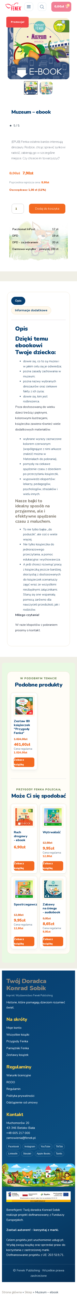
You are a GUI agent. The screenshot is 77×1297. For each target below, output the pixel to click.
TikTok (59, 1146)
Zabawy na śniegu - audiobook (51, 908)
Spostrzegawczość (28, 904)
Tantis (59, 1153)
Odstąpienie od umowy (22, 1102)
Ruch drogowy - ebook (20, 836)
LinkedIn (13, 1153)
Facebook (13, 1146)
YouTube (45, 1146)
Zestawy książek (17, 1055)
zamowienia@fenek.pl (21, 1138)
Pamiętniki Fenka (17, 1048)
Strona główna (12, 1292)
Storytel (27, 1153)
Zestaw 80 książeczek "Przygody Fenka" (22, 727)
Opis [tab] (18, 301)
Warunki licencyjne (18, 1075)
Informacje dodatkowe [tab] (31, 310)
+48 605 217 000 (18, 1133)
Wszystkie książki (17, 1035)
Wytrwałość (52, 832)
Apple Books (43, 1153)
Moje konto (14, 1028)
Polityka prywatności (20, 1096)
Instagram (29, 1146)
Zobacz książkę (19, 762)
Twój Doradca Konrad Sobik (26, 984)
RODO (10, 1082)
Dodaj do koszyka (47, 208)
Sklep (28, 1292)
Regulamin (13, 1089)
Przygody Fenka (17, 1041)
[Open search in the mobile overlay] (42, 7)
